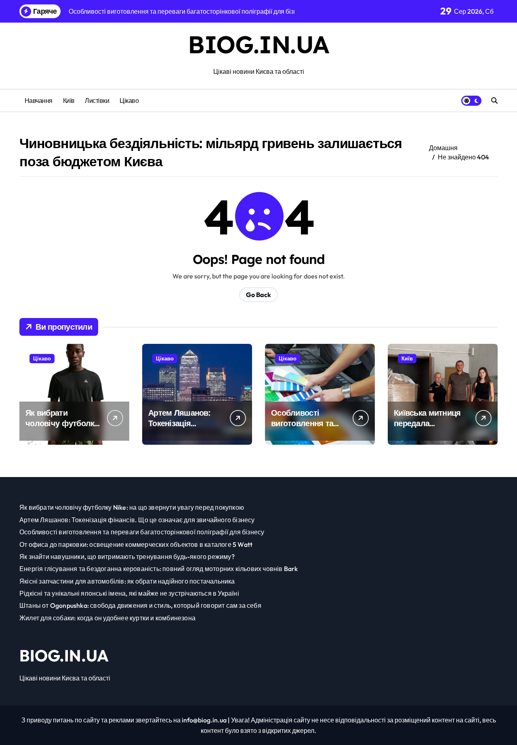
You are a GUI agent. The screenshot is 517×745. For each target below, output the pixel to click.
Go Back (258, 295)
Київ (69, 100)
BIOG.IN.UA (258, 44)
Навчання (39, 100)
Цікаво (129, 100)
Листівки (97, 100)
